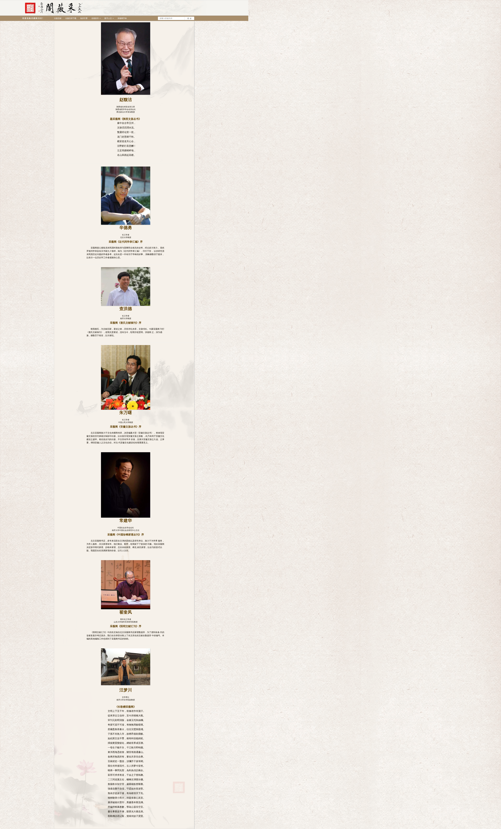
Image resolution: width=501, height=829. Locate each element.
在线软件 (95, 18)
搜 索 (189, 18)
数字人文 (108, 18)
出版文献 (57, 18)
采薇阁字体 (122, 18)
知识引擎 (84, 18)
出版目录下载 (70, 18)
